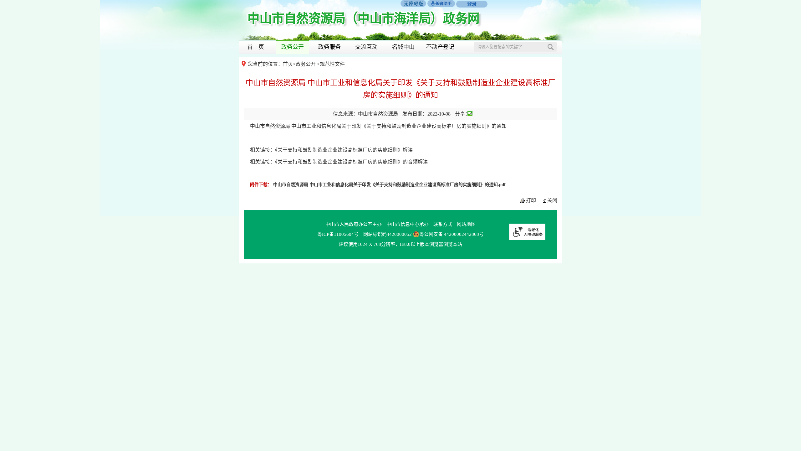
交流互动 (366, 47)
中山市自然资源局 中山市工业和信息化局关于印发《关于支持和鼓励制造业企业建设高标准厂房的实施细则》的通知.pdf (389, 184)
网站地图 (466, 224)
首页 (288, 64)
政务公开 (292, 47)
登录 (472, 4)
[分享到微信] (470, 113)
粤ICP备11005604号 (338, 234)
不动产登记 (440, 47)
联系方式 (442, 224)
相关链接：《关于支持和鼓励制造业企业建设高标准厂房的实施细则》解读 (331, 150)
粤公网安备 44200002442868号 (451, 234)
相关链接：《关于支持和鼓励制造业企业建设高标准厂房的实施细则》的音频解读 (339, 161)
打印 (531, 200)
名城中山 (403, 47)
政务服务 (329, 47)
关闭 (552, 200)
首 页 (255, 47)
